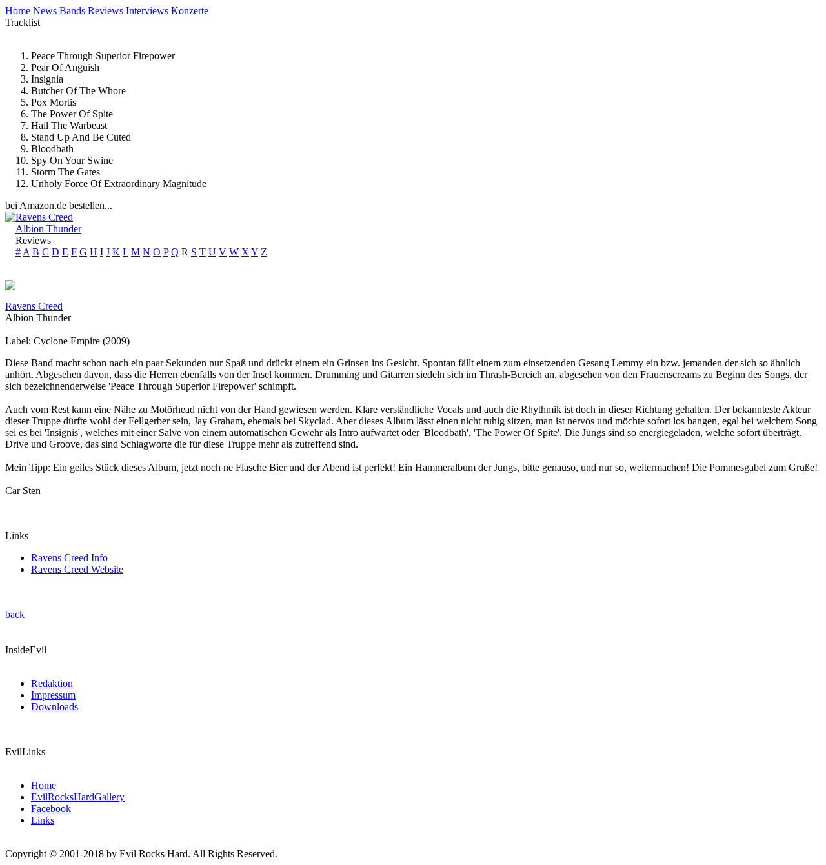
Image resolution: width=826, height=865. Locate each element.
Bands (72, 10)
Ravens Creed (44, 217)
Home (17, 10)
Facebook (51, 808)
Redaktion (52, 683)
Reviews (105, 10)
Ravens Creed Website (77, 569)
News (45, 10)
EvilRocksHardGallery (78, 796)
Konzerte (189, 10)
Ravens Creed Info (69, 557)
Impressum (53, 695)
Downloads (54, 706)
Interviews (147, 10)
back (15, 614)
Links (42, 820)
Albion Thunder (48, 228)
